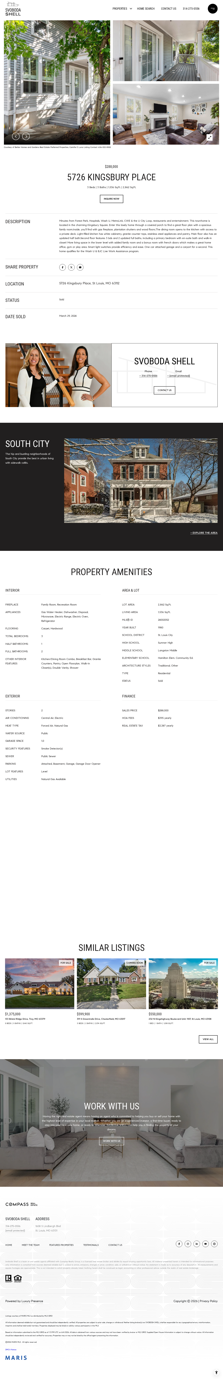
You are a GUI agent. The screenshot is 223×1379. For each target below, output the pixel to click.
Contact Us (115, 1245)
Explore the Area (205, 532)
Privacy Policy (209, 1301)
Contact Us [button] (164, 390)
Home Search (146, 8)
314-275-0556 (191, 8)
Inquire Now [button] (111, 198)
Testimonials (91, 1245)
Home (8, 1245)
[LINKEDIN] (196, 1244)
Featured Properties (61, 1245)
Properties (120, 8)
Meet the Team (31, 1245)
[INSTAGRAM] (188, 1244)
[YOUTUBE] (205, 1244)
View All (208, 1039)
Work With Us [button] (111, 1141)
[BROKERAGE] (214, 1244)
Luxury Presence (32, 1301)
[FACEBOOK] (179, 1244)
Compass (64, 1261)
